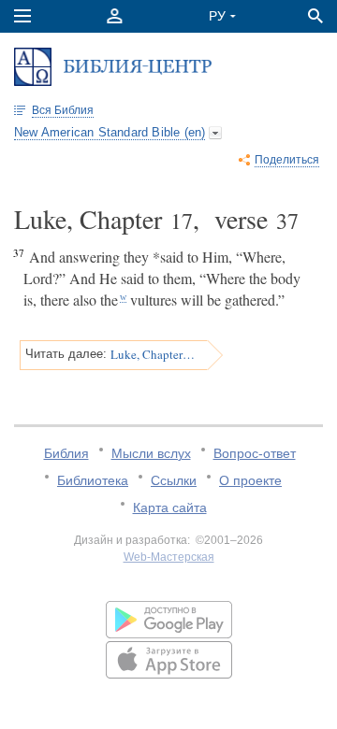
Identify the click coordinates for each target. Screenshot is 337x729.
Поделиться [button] (287, 159)
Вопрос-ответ (254, 453)
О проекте (250, 480)
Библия (66, 453)
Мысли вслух (151, 453)
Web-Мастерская (169, 557)
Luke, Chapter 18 (152, 354)
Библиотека (92, 480)
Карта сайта (170, 507)
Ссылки (174, 480)
